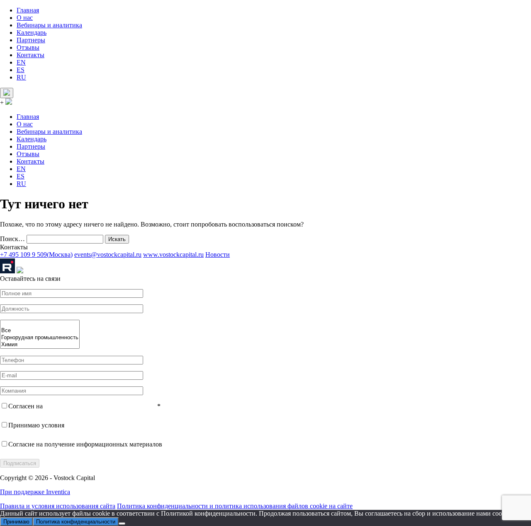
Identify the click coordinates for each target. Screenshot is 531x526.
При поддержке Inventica (35, 491)
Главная (28, 10)
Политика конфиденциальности (75, 522)
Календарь (31, 32)
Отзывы (28, 47)
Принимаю (16, 522)
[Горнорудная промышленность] (39, 337)
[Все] (39, 330)
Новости (217, 254)
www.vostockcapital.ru (173, 254)
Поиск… (12, 238)
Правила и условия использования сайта (57, 505)
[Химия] (39, 344)
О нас (25, 17)
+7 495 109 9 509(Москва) (36, 254)
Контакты (30, 54)
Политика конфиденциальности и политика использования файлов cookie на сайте (235, 505)
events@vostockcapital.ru (107, 254)
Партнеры (31, 39)
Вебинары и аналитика (49, 25)
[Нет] (122, 523)
